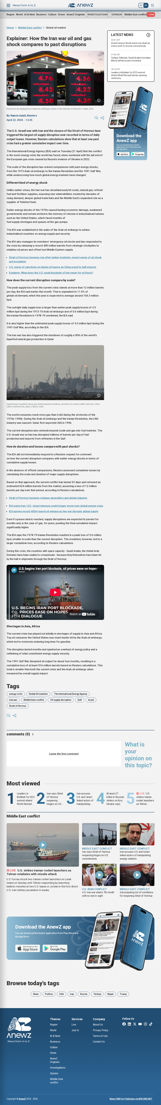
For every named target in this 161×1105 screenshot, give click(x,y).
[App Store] (123, 154)
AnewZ (22, 1099)
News (36, 994)
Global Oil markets (38, 694)
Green (61, 14)
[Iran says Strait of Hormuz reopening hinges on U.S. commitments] (99, 834)
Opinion (116, 14)
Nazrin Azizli (18, 115)
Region (10, 14)
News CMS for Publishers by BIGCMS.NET (131, 1099)
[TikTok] (151, 1024)
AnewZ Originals (76, 14)
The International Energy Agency (70, 694)
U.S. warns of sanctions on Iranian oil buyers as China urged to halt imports (52, 267)
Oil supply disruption (60, 700)
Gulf (80, 700)
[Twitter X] (134, 1024)
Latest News (122, 35)
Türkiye (97, 994)
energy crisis (15, 694)
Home (10, 27)
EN (146, 5)
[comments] (96, 118)
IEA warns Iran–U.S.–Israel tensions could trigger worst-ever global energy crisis (56, 505)
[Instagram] (145, 1024)
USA (61, 994)
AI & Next (29, 14)
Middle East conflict (136, 14)
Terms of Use (100, 1035)
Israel (91, 700)
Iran (72, 994)
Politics (49, 994)
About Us (98, 1024)
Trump (123, 994)
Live (74, 1024)
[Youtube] (140, 1024)
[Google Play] (138, 154)
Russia (83, 994)
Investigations (97, 14)
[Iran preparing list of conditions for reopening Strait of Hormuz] (137, 875)
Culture (52, 14)
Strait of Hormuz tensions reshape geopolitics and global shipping (48, 497)
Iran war (13, 700)
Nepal (110, 994)
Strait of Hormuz (17, 706)
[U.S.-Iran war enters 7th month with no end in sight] (99, 875)
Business (41, 14)
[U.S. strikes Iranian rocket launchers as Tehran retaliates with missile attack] (43, 845)
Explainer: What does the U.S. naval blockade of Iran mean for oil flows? (51, 272)
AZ (141, 5)
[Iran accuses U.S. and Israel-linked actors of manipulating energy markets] (137, 834)
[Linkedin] (129, 1024)
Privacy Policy (100, 1030)
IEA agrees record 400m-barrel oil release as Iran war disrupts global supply (53, 511)
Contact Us (99, 1041)
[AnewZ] (19, 1030)
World (19, 14)
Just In (75, 1030)
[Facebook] (124, 1024)
